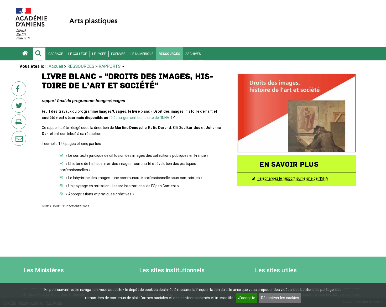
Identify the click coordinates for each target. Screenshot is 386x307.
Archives (193, 54)
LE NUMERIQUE (142, 54)
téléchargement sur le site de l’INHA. (139, 118)
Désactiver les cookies (280, 298)
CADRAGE (55, 54)
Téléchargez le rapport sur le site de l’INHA (292, 178)
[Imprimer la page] (20, 123)
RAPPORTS (110, 66)
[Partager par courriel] (15, 135)
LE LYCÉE (99, 54)
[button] (39, 53)
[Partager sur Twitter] (20, 107)
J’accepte (246, 298)
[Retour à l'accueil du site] (26, 53)
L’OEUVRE (118, 54)
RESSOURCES (169, 54)
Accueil (56, 66)
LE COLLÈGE (77, 54)
